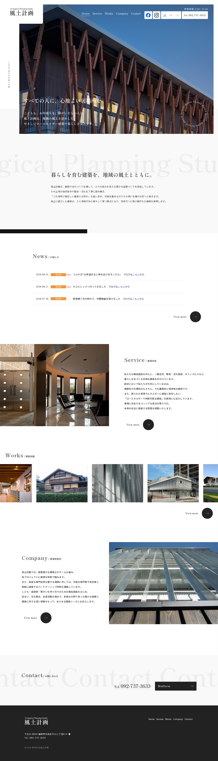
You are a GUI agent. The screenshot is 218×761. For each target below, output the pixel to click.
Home (86, 13)
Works (109, 13)
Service (97, 13)
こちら (136, 274)
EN (170, 15)
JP (164, 15)
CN (177, 15)
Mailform (176, 686)
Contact (136, 13)
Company (122, 13)
